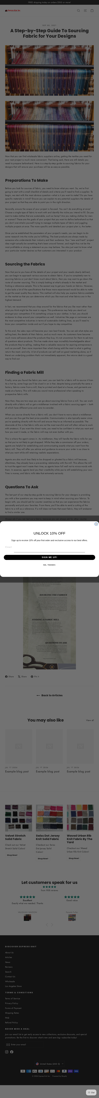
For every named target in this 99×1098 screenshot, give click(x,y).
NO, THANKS (49, 565)
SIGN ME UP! (49, 557)
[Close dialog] (96, 524)
